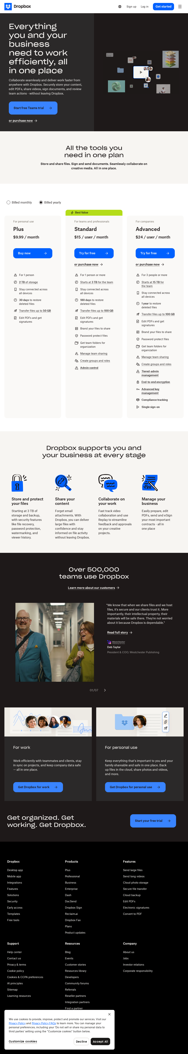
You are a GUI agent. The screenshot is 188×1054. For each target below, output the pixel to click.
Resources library (75, 970)
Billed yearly (52, 202)
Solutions (13, 895)
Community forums (77, 983)
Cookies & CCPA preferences (25, 977)
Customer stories (75, 964)
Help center (14, 952)
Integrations (14, 882)
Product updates (75, 932)
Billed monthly (22, 202)
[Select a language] (119, 6)
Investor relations (133, 964)
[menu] (180, 6)
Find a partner (74, 1008)
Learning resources (19, 995)
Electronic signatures (136, 907)
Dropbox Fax (73, 920)
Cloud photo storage (135, 882)
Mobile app (14, 876)
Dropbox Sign (73, 907)
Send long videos (133, 876)
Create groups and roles (95, 360)
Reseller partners (75, 995)
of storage (28, 282)
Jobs (126, 958)
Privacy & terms (16, 964)
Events (69, 958)
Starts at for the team (96, 282)
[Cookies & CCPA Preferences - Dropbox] (59, 1030)
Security (12, 901)
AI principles (15, 983)
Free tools (13, 920)
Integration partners (77, 1002)
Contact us (14, 958)
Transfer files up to (35, 310)
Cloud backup (132, 895)
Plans (68, 926)
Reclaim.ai (71, 913)
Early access (14, 907)
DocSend (71, 901)
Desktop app (15, 870)
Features (12, 888)
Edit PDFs (129, 901)
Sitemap (12, 989)
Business (70, 882)
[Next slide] (105, 690)
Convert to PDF (132, 913)
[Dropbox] (18, 6)
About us (128, 952)
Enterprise (71, 888)
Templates (13, 913)
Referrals (70, 989)
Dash (68, 895)
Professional (72, 876)
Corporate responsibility (138, 970)
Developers (72, 977)
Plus (67, 870)
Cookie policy (15, 970)
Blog (68, 952)
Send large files (132, 870)
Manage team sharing (93, 353)
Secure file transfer (135, 888)
